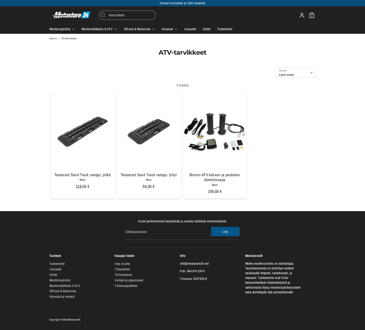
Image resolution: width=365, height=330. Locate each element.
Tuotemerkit (224, 29)
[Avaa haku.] (103, 15)
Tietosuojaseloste (126, 285)
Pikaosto (82, 164)
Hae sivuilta (122, 263)
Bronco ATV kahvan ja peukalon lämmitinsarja (215, 177)
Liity (225, 231)
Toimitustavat (123, 274)
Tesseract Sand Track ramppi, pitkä (82, 175)
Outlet (207, 29)
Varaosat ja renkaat (62, 296)
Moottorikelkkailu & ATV (97, 29)
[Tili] (302, 15)
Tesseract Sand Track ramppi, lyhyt (149, 175)
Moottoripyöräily (60, 29)
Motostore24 (74, 319)
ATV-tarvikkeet (69, 38)
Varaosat (168, 29)
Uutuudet (190, 29)
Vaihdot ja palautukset (129, 280)
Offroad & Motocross (137, 29)
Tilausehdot (122, 269)
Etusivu (53, 38)
